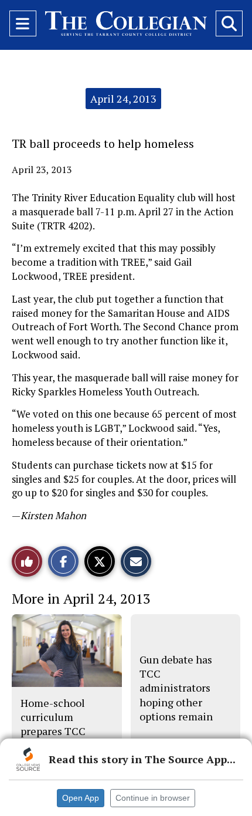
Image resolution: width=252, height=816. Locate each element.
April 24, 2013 (123, 99)
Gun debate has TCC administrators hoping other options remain (176, 687)
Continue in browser (152, 798)
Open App (80, 798)
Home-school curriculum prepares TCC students (53, 724)
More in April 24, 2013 (81, 598)
